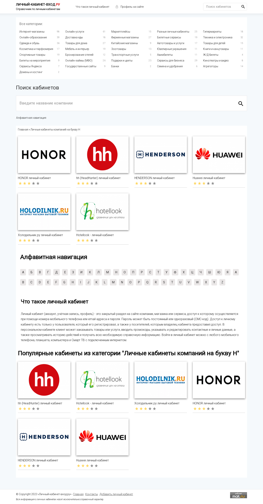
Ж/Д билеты (210, 54)
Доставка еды (74, 37)
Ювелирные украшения (171, 48)
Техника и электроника (217, 37)
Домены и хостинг (31, 72)
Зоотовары (118, 48)
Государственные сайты (80, 66)
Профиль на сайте (132, 6)
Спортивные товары (32, 54)
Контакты (91, 494)
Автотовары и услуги (170, 43)
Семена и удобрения (170, 66)
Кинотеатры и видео (216, 60)
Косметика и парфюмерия (36, 48)
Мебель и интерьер (77, 48)
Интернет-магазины (31, 31)
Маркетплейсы (120, 31)
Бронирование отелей (79, 54)
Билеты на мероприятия (34, 60)
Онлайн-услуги (74, 31)
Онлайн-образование (33, 37)
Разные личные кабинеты (173, 31)
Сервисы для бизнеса (170, 60)
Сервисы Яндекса (30, 66)
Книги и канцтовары (216, 48)
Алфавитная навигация (31, 117)
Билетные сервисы (169, 37)
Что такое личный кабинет (92, 6)
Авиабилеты (165, 54)
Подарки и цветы (121, 60)
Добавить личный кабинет (116, 494)
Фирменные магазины (125, 37)
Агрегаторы (210, 66)
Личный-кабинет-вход (38, 4)
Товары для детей (214, 43)
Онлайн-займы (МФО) (78, 60)
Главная (78, 494)
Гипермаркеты (212, 31)
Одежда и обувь (29, 43)
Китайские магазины (124, 43)
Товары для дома (76, 43)
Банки (115, 66)
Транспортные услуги (125, 54)
